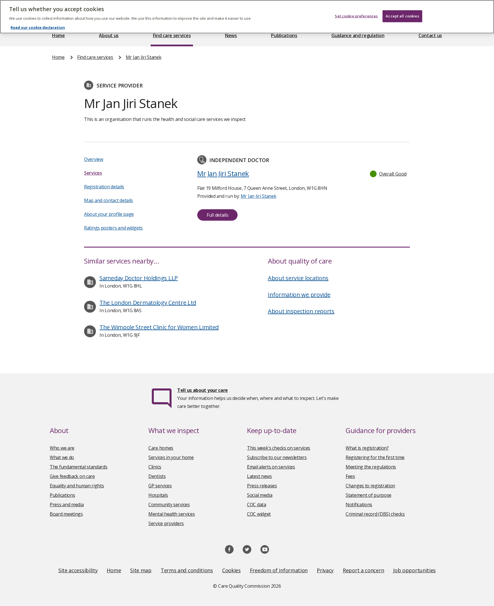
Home (58, 35)
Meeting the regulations (371, 467)
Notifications (359, 504)
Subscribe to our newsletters (277, 457)
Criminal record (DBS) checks (375, 514)
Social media (259, 495)
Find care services (172, 35)
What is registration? (367, 448)
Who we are (62, 448)
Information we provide (299, 294)
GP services (160, 486)
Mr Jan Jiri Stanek (144, 57)
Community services (169, 504)
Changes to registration (370, 486)
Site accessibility (78, 570)
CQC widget (259, 514)
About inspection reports (301, 311)
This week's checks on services (278, 448)
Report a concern (363, 570)
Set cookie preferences (356, 16)
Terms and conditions (187, 570)
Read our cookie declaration (38, 27)
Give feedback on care (72, 476)
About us (109, 35)
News (231, 35)
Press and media (67, 504)
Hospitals (158, 495)
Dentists (157, 476)
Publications (284, 35)
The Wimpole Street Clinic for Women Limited (159, 327)
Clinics (154, 467)
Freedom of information (279, 570)
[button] (388, 173)
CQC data (256, 504)
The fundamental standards (78, 467)
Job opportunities (414, 570)
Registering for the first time (375, 457)
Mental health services (171, 514)
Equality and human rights (77, 486)
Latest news (259, 476)
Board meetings (66, 514)
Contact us (430, 35)
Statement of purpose (368, 495)
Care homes (160, 448)
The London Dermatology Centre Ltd (147, 302)
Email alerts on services (271, 467)
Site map (141, 570)
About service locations (298, 278)
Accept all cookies (402, 16)
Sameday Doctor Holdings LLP (138, 278)
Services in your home (171, 457)
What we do (62, 457)
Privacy (325, 570)
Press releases (262, 486)
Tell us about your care (202, 390)
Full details (217, 215)
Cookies (231, 570)
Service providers (166, 523)
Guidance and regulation (357, 35)
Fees (350, 476)
